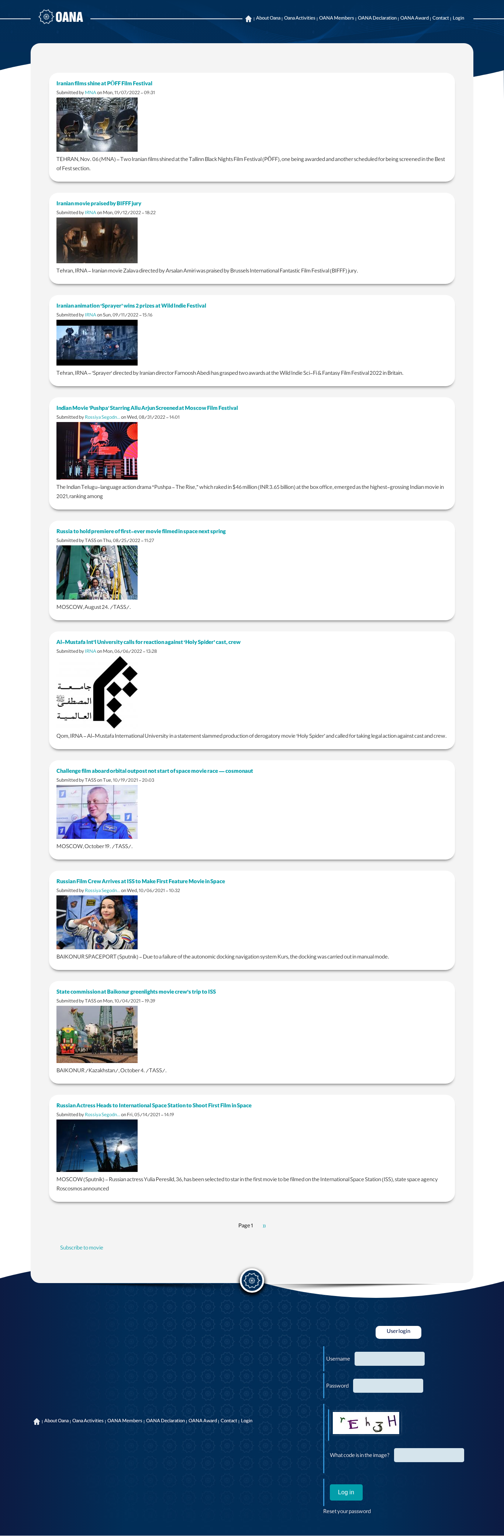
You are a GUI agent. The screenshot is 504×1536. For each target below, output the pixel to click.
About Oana (268, 18)
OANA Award (414, 18)
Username (338, 1359)
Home (248, 19)
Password (337, 1386)
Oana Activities (299, 18)
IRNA (90, 213)
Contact (440, 18)
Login (458, 18)
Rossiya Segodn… (102, 418)
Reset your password (347, 1512)
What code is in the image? (360, 1456)
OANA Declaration (377, 18)
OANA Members (336, 18)
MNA (90, 93)
